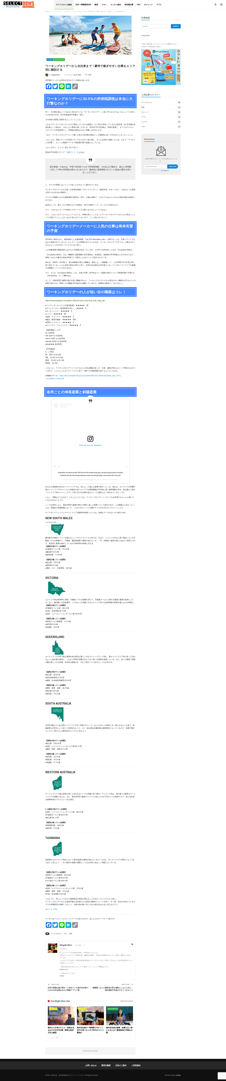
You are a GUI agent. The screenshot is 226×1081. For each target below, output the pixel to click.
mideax (178, 1075)
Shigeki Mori (145, 35)
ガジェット (148, 5)
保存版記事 (129, 5)
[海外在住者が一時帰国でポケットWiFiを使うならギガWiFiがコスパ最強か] (90, 1015)
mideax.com (64, 969)
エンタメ (144, 122)
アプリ (159, 5)
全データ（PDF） (52, 909)
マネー (104, 5)
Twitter (62, 976)
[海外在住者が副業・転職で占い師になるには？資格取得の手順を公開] (119, 1015)
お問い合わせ (91, 1065)
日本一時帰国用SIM (83, 5)
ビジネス (50, 59)
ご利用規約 (136, 1065)
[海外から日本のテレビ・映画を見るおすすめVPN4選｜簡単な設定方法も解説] (61, 1015)
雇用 (70, 933)
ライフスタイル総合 (64, 5)
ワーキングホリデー (56, 933)
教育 (96, 5)
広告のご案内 (121, 1065)
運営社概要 (106, 1065)
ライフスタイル (59, 59)
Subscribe (172, 166)
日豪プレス (71, 152)
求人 (65, 933)
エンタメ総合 (115, 5)
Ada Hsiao (79, 480)
